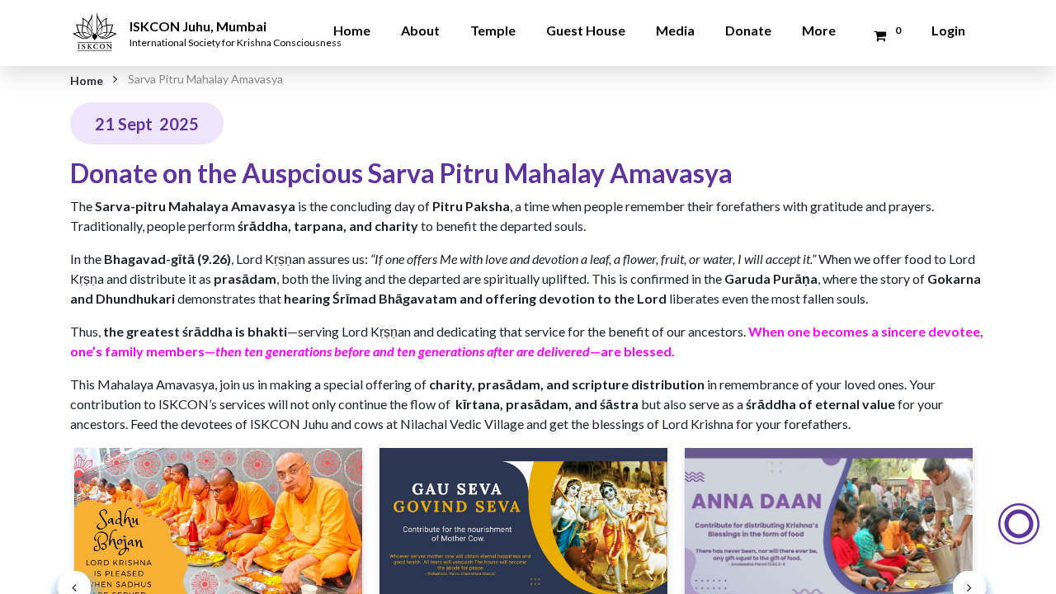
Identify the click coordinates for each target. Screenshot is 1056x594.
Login (948, 30)
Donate (748, 30)
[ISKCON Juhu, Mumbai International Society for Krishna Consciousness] (97, 20)
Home (351, 30)
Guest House (585, 30)
